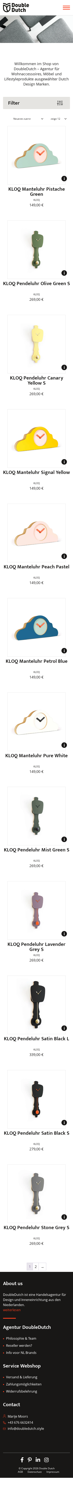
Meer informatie (64, 181)
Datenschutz (35, 1472)
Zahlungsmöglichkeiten (24, 1384)
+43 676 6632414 (20, 1422)
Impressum (52, 1472)
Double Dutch (47, 1468)
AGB (20, 1472)
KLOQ (36, 200)
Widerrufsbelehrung (21, 1391)
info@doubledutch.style (26, 1428)
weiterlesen (12, 1310)
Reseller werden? (19, 1345)
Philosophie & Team (21, 1338)
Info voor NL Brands (21, 1352)
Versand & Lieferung (21, 1377)
